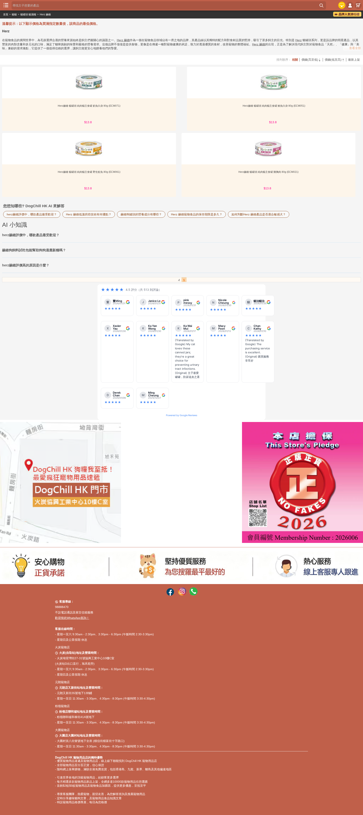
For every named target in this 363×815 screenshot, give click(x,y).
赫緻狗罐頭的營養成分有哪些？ (141, 214)
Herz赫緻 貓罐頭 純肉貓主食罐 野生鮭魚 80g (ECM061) (89, 171)
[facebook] (170, 594)
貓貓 (14, 14)
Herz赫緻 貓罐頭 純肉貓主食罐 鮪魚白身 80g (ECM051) (274, 105)
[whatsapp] (193, 594)
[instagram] (182, 594)
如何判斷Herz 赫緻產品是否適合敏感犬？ (258, 214)
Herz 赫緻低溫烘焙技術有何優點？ (88, 214)
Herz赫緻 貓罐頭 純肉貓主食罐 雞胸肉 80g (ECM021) (268, 171)
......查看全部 (352, 48)
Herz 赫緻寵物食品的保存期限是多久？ (196, 214)
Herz (298, 40)
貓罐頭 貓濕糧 (28, 14)
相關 (295, 59)
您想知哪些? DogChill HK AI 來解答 (33, 206)
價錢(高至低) (311, 59)
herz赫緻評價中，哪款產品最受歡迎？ (32, 214)
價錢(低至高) (335, 59)
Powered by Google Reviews (181, 415)
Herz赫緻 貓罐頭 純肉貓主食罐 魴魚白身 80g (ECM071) (89, 105)
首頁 (5, 14)
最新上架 (354, 59)
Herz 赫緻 (45, 14)
